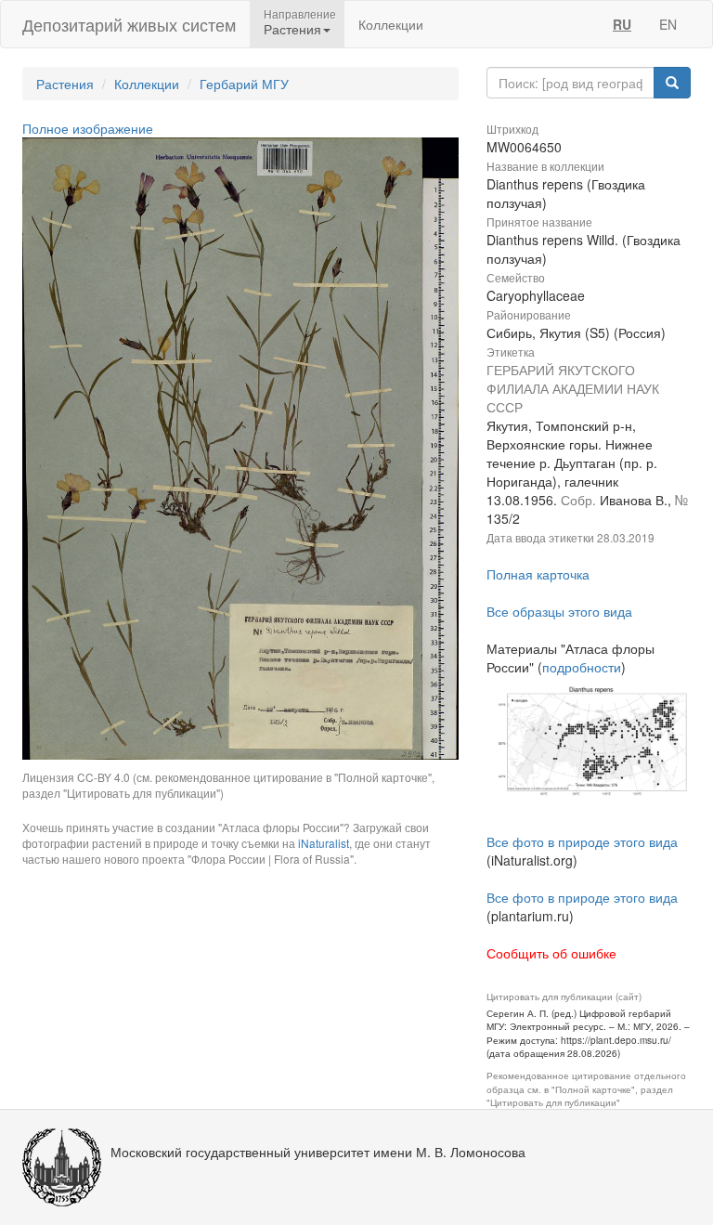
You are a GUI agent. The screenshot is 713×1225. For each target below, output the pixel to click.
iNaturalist (323, 843)
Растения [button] (292, 29)
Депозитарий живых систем (129, 24)
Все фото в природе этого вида (582, 841)
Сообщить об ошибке (551, 953)
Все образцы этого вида (559, 611)
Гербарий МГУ (244, 83)
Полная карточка (538, 574)
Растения (65, 83)
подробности (581, 667)
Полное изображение (87, 128)
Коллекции (390, 24)
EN (668, 24)
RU (622, 24)
